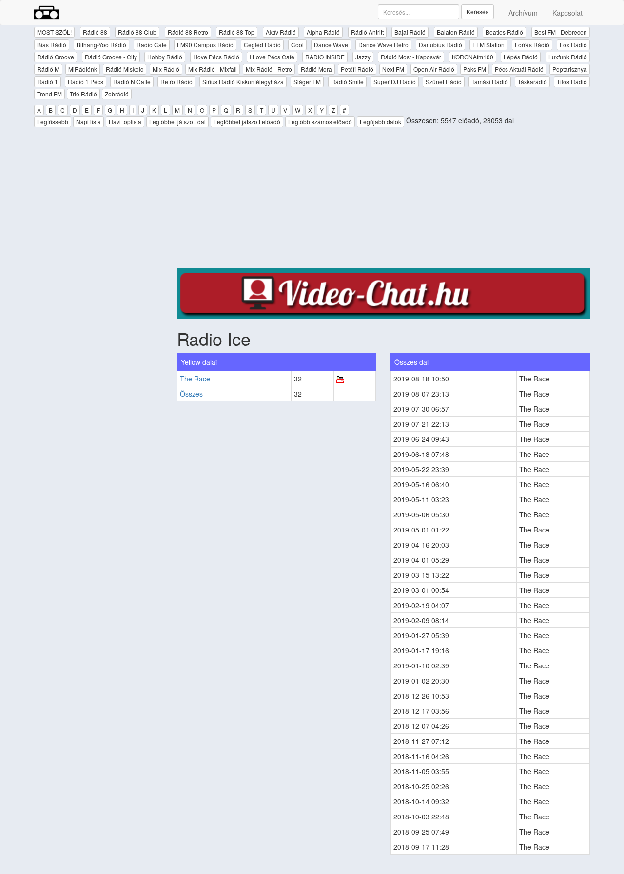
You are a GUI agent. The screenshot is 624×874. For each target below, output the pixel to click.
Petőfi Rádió (357, 69)
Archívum (523, 13)
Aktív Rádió (281, 32)
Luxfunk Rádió (567, 57)
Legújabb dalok (380, 121)
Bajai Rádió (410, 32)
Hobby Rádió (164, 57)
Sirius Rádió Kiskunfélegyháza (243, 81)
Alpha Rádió (323, 32)
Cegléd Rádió (262, 44)
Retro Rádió (176, 81)
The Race (195, 378)
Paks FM (474, 69)
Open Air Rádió (433, 69)
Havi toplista (125, 121)
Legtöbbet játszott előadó (247, 121)
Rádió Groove (55, 57)
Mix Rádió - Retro (269, 69)
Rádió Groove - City (111, 57)
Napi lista (88, 121)
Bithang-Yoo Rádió (101, 44)
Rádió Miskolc (124, 69)
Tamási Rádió (489, 81)
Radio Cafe (151, 44)
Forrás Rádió (532, 44)
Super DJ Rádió (394, 81)
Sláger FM (307, 81)
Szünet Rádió (444, 81)
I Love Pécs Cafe (272, 57)
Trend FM (49, 94)
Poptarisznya (569, 69)
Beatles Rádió (504, 32)
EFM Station (488, 44)
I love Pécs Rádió (216, 57)
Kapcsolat (567, 13)
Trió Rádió (83, 94)
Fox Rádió (573, 44)
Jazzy (362, 57)
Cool (297, 44)
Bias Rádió (51, 44)
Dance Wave (331, 44)
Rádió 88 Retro (188, 32)
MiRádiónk (82, 69)
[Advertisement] (383, 200)
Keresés (477, 11)
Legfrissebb (52, 121)
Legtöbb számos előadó (320, 121)
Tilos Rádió (572, 81)
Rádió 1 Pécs (85, 81)
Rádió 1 (47, 81)
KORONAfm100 (472, 57)
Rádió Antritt (367, 32)
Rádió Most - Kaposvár (411, 57)
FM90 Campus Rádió (205, 44)
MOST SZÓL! (54, 32)
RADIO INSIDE (325, 57)
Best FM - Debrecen (560, 32)
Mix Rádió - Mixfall (212, 69)
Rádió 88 (95, 32)
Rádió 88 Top (236, 32)
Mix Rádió (166, 69)
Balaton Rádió (456, 32)
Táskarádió (532, 81)
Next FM (393, 69)
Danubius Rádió (440, 44)
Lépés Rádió (521, 57)
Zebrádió (117, 94)
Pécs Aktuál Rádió (519, 69)
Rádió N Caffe (132, 81)
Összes (191, 394)
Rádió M (48, 69)
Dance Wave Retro (383, 44)
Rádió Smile (347, 81)
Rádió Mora (316, 69)
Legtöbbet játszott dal (177, 121)
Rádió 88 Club (137, 32)
